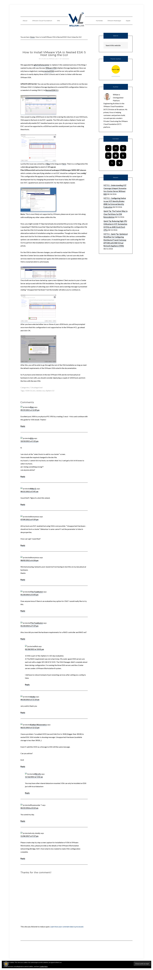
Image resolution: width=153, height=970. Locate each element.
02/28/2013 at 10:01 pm (34, 649)
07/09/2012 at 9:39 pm (29, 519)
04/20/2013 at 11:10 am (29, 700)
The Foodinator (36, 592)
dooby (32, 697)
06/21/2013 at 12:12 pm (29, 728)
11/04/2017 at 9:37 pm (29, 836)
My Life (38, 774)
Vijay (48, 164)
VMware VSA (50, 68)
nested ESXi (49, 71)
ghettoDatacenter (41, 65)
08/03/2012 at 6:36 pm (29, 560)
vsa (43, 391)
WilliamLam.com (76, 19)
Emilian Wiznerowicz (38, 725)
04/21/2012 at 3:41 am (29, 492)
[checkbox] (6, 963)
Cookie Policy (44, 966)
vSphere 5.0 (49, 391)
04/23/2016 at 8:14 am (29, 808)
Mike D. (33, 489)
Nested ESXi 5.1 (51, 90)
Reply (22, 426)
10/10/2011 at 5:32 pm (29, 441)
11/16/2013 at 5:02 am (34, 777)
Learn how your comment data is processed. (67, 927)
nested (38, 391)
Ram (32, 407)
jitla (31, 438)
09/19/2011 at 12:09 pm (29, 410)
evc (34, 391)
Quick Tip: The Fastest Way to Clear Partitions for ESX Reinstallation (115, 214)
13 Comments (64, 59)
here (64, 164)
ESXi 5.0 (29, 391)
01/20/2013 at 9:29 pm (29, 626)
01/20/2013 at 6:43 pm (29, 595)
